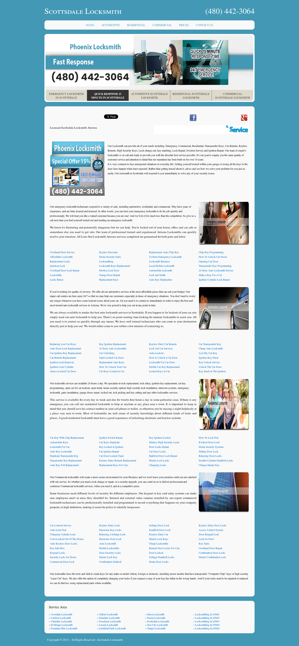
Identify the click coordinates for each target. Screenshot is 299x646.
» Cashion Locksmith (60, 617)
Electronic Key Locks (110, 530)
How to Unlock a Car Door (163, 357)
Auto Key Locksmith (61, 451)
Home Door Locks (159, 561)
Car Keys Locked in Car (111, 371)
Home (90, 25)
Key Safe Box (57, 548)
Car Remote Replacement (63, 357)
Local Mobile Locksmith (161, 265)
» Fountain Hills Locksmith (63, 628)
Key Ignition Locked (160, 437)
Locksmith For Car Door (162, 362)
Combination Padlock (110, 561)
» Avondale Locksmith (60, 614)
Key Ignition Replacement (112, 344)
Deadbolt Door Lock (160, 530)
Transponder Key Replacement (66, 460)
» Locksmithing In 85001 (206, 614)
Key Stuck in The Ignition (212, 371)
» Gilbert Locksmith (107, 614)
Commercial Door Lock (62, 561)
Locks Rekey (56, 279)
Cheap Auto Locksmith (211, 348)
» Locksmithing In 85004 (206, 624)
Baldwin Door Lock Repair (163, 455)
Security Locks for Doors (63, 557)
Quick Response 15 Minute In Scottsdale (107, 96)
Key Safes (204, 543)
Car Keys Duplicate (109, 442)
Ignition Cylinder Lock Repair (214, 279)
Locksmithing (106, 261)
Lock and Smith (157, 275)
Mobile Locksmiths (109, 548)
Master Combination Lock (212, 557)
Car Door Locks (157, 451)
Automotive (111, 25)
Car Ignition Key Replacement (65, 353)
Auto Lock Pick (58, 530)
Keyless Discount (108, 252)
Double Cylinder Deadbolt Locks (216, 460)
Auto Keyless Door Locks (63, 543)
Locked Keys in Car (159, 371)
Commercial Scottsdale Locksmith (232, 96)
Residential (136, 25)
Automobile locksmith (160, 270)
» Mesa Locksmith (154, 614)
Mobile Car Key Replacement (164, 366)
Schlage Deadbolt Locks (161, 557)
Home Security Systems (211, 446)
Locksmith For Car (60, 446)
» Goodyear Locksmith (109, 621)
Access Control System (211, 530)
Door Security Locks (110, 552)
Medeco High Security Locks (164, 442)
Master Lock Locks (159, 460)
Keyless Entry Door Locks (213, 525)
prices (184, 25)
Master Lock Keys (158, 539)
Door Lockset (156, 552)
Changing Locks (157, 465)
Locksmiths (56, 275)
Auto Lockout (156, 353)
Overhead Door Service (62, 252)
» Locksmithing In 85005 (206, 628)
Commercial (162, 25)
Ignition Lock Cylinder (62, 366)
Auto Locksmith (107, 543)
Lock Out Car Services (161, 348)
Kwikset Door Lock (209, 442)
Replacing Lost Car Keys (63, 344)
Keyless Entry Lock (109, 525)
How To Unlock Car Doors (213, 256)
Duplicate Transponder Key (64, 455)
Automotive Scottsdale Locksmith (149, 96)
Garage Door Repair (109, 275)
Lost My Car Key (208, 353)
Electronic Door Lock (110, 539)
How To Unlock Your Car (112, 366)
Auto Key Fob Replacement (64, 465)
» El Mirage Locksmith (61, 624)
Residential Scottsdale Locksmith (190, 96)
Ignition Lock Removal (62, 362)
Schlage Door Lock (159, 525)
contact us (204, 25)
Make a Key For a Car (210, 275)
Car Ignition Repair (109, 451)
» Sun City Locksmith (156, 624)
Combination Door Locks (212, 552)
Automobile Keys (59, 442)
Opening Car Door (208, 261)
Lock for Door (206, 539)
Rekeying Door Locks (210, 455)
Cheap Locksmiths (158, 543)
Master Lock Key (108, 557)
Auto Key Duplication (160, 279)
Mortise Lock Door (109, 270)
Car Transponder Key (210, 344)
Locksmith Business (159, 261)
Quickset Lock (57, 265)
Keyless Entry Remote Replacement (117, 460)
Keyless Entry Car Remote (163, 344)
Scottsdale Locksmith (110, 640)
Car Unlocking (106, 353)
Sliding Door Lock (208, 451)
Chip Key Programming (211, 252)
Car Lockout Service (60, 525)
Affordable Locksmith (61, 256)
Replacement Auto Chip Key (164, 252)
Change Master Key (209, 465)
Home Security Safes (110, 256)
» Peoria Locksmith (155, 617)
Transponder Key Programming (215, 265)
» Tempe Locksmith (155, 628)
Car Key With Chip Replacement (67, 437)
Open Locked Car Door (111, 357)
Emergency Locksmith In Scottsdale (66, 96)
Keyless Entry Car (158, 534)
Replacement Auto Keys (111, 362)
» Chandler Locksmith (60, 621)
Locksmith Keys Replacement (114, 265)
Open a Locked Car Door (63, 371)
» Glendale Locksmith (108, 617)
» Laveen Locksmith (107, 624)
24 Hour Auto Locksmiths (113, 348)
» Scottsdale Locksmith (157, 621)
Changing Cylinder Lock (63, 534)
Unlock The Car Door (210, 366)
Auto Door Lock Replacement (65, 348)
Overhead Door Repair (210, 548)
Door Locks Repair (159, 446)
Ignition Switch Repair (111, 437)
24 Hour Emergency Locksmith (165, 256)
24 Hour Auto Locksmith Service (216, 270)
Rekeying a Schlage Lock (112, 534)
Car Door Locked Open (111, 455)
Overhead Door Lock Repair (64, 270)
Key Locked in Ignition (111, 446)
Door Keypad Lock (209, 534)
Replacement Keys (108, 279)
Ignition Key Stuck (208, 357)
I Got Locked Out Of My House (67, 539)
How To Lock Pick (208, 437)
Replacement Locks (60, 261)
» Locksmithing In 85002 (206, 617)
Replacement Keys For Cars (113, 465)
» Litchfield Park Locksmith (111, 628)
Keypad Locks (57, 552)
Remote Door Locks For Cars (164, 548)
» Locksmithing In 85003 (206, 621)
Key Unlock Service (209, 362)
